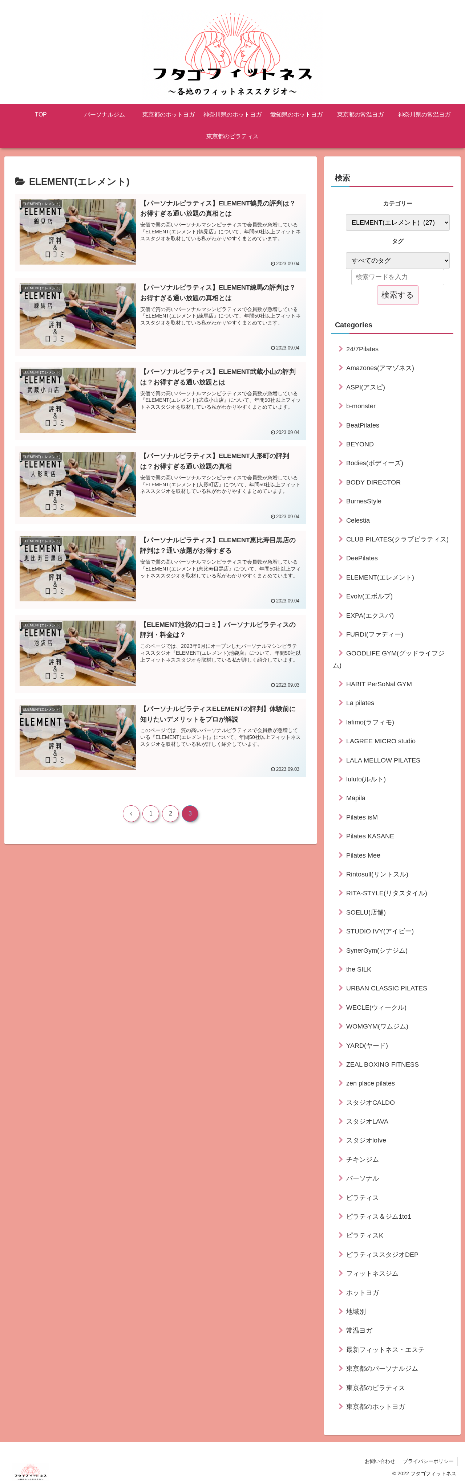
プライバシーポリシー (428, 1461)
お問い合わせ (380, 1461)
